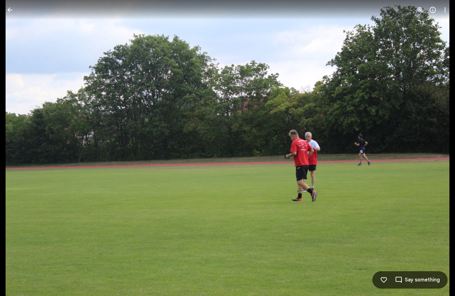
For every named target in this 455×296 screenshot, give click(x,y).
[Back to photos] (9, 9)
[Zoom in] (420, 10)
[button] (17, 148)
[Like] (384, 280)
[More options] (445, 10)
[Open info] (433, 10)
